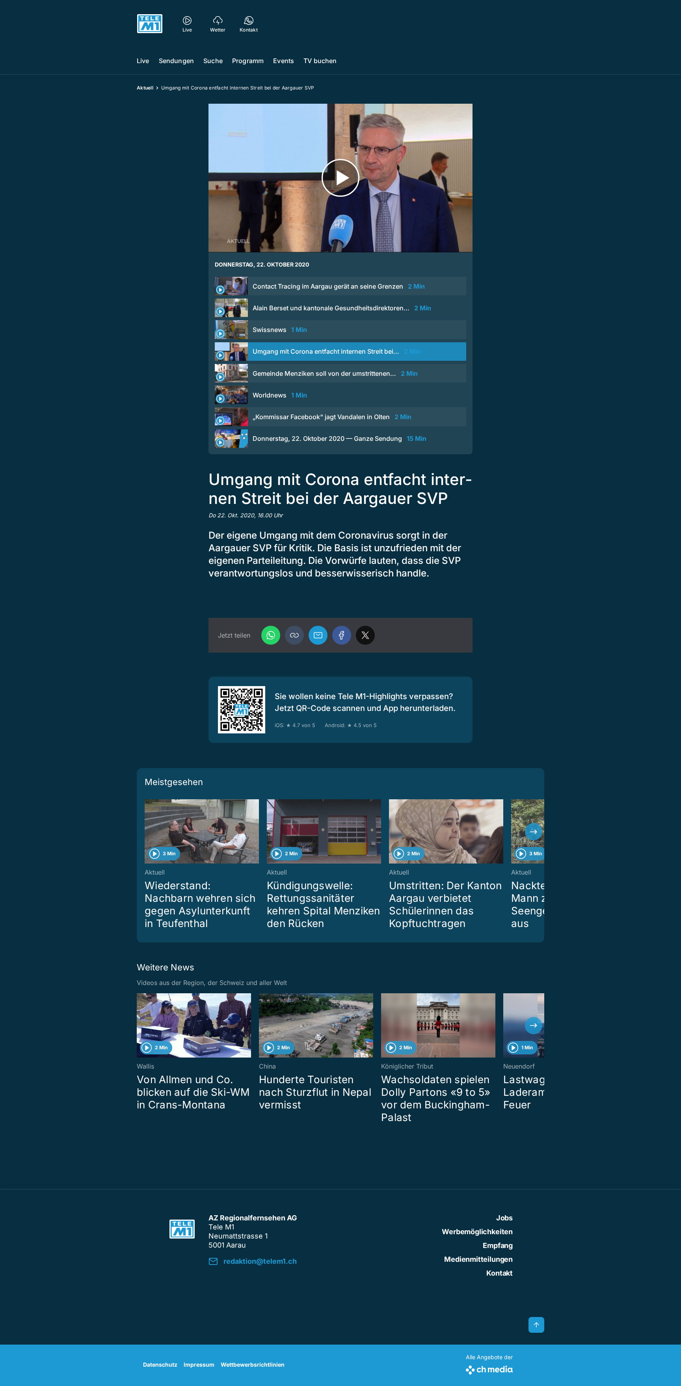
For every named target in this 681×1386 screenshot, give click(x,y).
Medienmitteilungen (478, 1259)
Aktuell (145, 88)
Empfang (498, 1245)
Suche (213, 61)
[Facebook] (341, 635)
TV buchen (320, 61)
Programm (248, 61)
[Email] (318, 635)
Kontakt (499, 1273)
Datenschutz (160, 1364)
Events (283, 61)
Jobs (504, 1218)
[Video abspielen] (340, 178)
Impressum (199, 1364)
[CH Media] (489, 1368)
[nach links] (147, 831)
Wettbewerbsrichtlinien (253, 1364)
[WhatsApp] (270, 635)
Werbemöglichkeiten (477, 1231)
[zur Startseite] (149, 23)
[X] (365, 635)
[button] (294, 635)
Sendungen (176, 61)
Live (143, 61)
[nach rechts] (533, 831)
